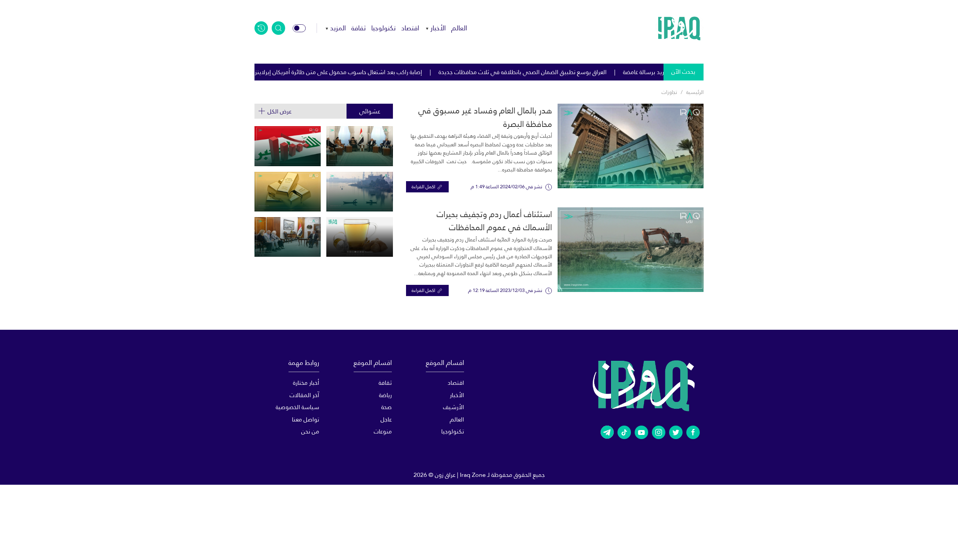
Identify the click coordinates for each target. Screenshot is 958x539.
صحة (386, 407)
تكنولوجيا (383, 28)
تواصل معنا (305, 419)
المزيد (338, 28)
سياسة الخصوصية (297, 407)
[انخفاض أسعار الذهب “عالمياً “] (287, 191)
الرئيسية (695, 92)
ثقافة (358, 28)
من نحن (310, 431)
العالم (459, 28)
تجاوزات (669, 92)
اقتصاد (410, 28)
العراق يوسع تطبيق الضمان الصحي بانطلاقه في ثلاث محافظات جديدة (564, 72)
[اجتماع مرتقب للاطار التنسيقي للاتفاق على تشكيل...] (359, 146)
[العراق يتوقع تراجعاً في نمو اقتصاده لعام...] (287, 146)
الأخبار (438, 28)
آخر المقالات (304, 395)
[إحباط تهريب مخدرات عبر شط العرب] (359, 191)
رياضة (385, 395)
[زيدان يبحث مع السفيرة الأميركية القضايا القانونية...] (287, 237)
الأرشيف (453, 407)
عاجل (386, 419)
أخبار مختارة (306, 383)
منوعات (382, 431)
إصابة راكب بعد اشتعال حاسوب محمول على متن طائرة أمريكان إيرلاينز (380, 72)
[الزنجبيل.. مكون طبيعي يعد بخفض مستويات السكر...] (359, 237)
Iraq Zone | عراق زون (460, 475)
